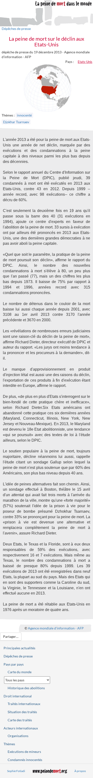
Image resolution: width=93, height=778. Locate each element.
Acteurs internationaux (21, 728)
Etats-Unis (85, 62)
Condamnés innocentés (25, 760)
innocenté (24, 115)
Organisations (18, 736)
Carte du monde (19, 672)
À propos (80, 771)
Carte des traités (20, 720)
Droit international (18, 696)
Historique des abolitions (26, 688)
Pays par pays (14, 664)
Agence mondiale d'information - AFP (56, 628)
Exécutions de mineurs (24, 752)
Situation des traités (22, 712)
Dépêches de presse (16, 29)
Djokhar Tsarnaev (16, 122)
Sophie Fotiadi (16, 771)
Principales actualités (19, 648)
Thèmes (9, 744)
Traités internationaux (24, 704)
